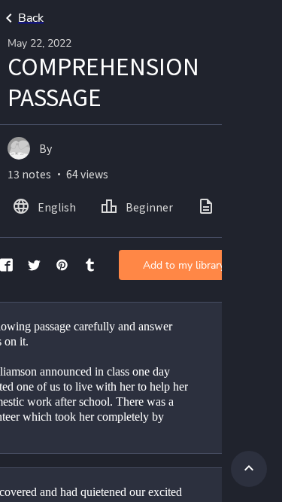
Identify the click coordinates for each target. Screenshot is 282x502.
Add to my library (184, 265)
